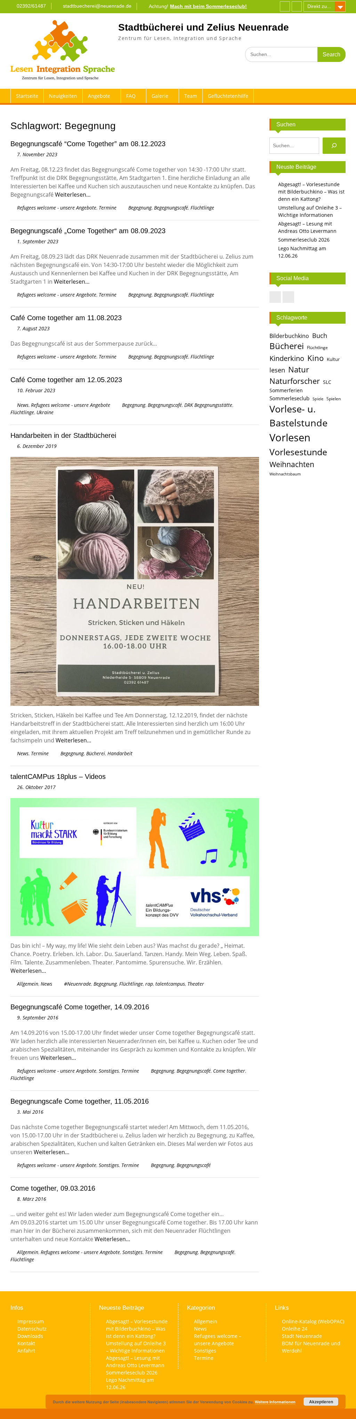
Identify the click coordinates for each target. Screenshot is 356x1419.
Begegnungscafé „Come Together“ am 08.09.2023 (87, 231)
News (23, 405)
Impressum (30, 1321)
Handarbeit (119, 753)
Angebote (99, 96)
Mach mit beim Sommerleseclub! (208, 6)
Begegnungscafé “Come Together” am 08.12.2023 (87, 144)
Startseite (27, 96)
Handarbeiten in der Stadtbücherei (63, 435)
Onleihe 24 (294, 1328)
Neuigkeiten (63, 96)
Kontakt (26, 1343)
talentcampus (170, 983)
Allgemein (27, 983)
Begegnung (140, 207)
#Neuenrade (77, 983)
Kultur (333, 359)
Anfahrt (26, 1350)
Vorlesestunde (298, 452)
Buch (319, 335)
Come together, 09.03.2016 (52, 1188)
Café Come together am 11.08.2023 (66, 318)
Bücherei (95, 753)
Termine (107, 207)
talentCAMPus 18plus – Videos (58, 776)
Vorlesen (289, 437)
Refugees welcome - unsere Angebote (56, 207)
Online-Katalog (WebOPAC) (313, 1321)
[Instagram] (297, 6)
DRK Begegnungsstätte (208, 405)
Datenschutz (32, 1328)
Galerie (160, 96)
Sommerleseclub (289, 398)
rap (149, 983)
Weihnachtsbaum (285, 474)
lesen (277, 370)
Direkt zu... (319, 6)
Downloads (30, 1336)
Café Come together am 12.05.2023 (66, 380)
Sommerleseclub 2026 (304, 239)
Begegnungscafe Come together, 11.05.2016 (79, 1101)
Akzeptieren (321, 1401)
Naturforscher (294, 381)
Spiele (318, 398)
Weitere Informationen (275, 1401)
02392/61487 (31, 6)
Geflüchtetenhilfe (228, 96)
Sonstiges (109, 1070)
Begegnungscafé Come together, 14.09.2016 (79, 1007)
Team (190, 96)
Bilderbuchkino (289, 336)
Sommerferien (286, 390)
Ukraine (45, 412)
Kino (315, 358)
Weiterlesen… (73, 194)
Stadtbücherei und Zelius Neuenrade (203, 27)
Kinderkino (286, 358)
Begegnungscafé (171, 207)
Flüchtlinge (202, 207)
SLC (327, 382)
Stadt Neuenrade (302, 1336)
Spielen (333, 398)
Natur (298, 369)
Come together (229, 1070)
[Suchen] (334, 145)
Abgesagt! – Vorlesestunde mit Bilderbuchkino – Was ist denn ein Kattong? (311, 191)
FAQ (131, 96)
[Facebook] (285, 6)
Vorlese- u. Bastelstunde (298, 415)
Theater (195, 983)
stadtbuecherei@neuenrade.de (97, 6)
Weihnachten (291, 464)
